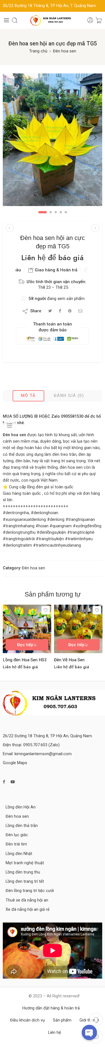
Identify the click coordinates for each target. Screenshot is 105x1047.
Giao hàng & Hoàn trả (55, 269)
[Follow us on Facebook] (4, 782)
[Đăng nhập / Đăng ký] (90, 20)
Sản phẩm (62, 1020)
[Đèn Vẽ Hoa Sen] (78, 629)
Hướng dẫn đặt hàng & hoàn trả (51, 1008)
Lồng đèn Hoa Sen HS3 (25, 659)
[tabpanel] (52, 141)
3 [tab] (56, 212)
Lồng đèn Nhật (19, 853)
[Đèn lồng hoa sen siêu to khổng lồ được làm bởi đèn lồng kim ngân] (95, 228)
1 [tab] (42, 212)
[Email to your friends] (80, 311)
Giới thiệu (88, 1020)
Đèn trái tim (16, 844)
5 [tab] (66, 212)
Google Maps (15, 763)
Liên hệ (54, 1032)
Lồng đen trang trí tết (25, 881)
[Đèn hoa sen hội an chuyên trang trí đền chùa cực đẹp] (10, 228)
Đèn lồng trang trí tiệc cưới (30, 890)
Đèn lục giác (17, 835)
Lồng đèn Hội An (21, 807)
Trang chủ (38, 51)
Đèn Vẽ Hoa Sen (69, 659)
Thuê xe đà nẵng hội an (27, 900)
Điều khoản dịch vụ (27, 1020)
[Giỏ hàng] (98, 20)
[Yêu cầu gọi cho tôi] (96, 1019)
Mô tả (28, 395)
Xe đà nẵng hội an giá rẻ (28, 909)
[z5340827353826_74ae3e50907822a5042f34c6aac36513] (52, 139)
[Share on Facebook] (60, 311)
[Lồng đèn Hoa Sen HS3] (27, 629)
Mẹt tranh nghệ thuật (25, 863)
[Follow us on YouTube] (13, 782)
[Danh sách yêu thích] (10, 80)
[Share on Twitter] (50, 311)
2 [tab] (51, 212)
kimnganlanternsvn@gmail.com (43, 754)
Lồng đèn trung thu (23, 872)
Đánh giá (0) (69, 395)
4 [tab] (61, 212)
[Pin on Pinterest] (69, 311)
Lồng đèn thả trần (22, 825)
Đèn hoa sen (64, 51)
